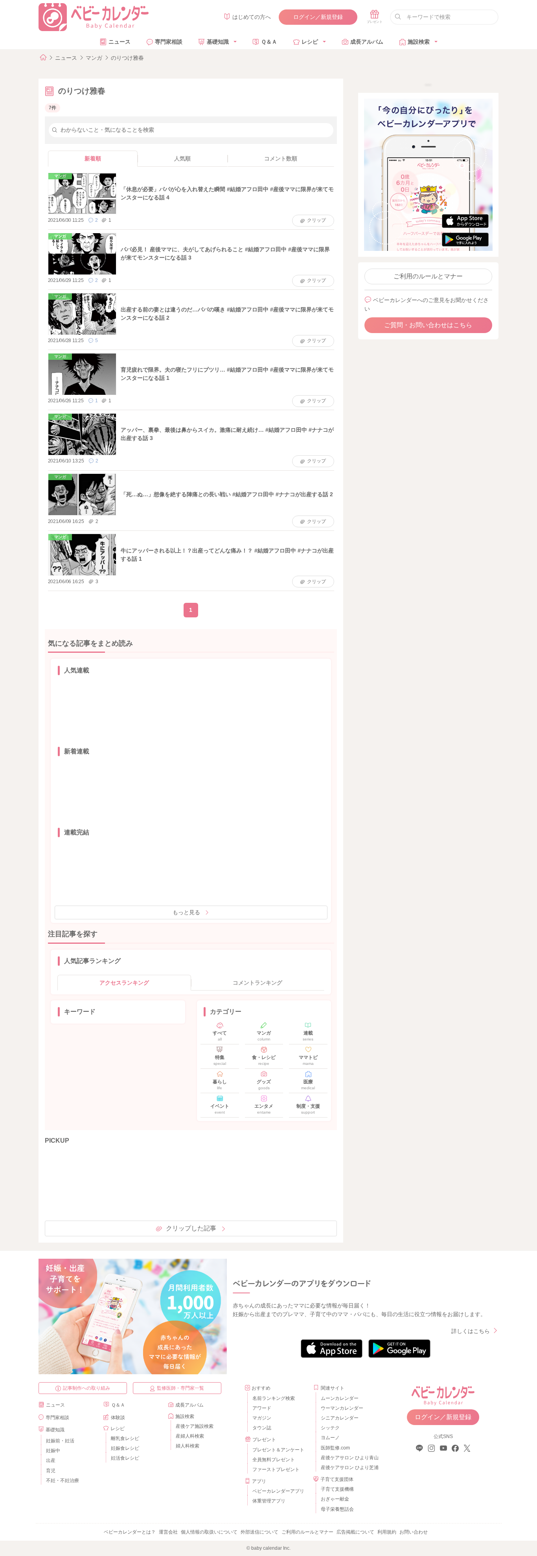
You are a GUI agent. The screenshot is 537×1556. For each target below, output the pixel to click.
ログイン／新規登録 (318, 17)
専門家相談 (168, 42)
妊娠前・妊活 (60, 1441)
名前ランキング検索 (273, 1398)
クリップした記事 (191, 1228)
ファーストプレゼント (276, 1469)
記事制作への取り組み (86, 1388)
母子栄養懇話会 (337, 1509)
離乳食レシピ (125, 1438)
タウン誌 (261, 1428)
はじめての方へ (251, 17)
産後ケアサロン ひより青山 (348, 1457)
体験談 (118, 1417)
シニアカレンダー (340, 1418)
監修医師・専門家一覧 (180, 1388)
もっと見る (186, 912)
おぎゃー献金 (335, 1499)
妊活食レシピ (125, 1458)
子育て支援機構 (337, 1489)
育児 (50, 1470)
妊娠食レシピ (125, 1448)
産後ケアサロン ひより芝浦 (348, 1467)
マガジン (261, 1418)
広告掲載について (355, 1532)
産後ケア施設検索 (194, 1426)
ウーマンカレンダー (342, 1408)
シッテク (330, 1428)
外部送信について (259, 1532)
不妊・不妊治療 (62, 1480)
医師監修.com (335, 1448)
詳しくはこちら (470, 1331)
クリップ (316, 220)
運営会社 (168, 1532)
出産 (50, 1460)
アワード (261, 1408)
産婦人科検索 (190, 1436)
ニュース (120, 42)
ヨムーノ (330, 1437)
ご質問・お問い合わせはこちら (428, 325)
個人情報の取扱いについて (209, 1532)
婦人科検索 (187, 1446)
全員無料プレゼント (273, 1459)
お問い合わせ (413, 1532)
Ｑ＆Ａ (269, 42)
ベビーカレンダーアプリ (278, 1491)
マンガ (94, 58)
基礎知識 (218, 42)
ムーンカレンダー (340, 1398)
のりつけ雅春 (127, 58)
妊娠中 (53, 1450)
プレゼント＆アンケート (278, 1450)
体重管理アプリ (268, 1501)
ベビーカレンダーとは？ (130, 1532)
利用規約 (386, 1532)
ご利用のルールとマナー (428, 276)
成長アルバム (366, 42)
